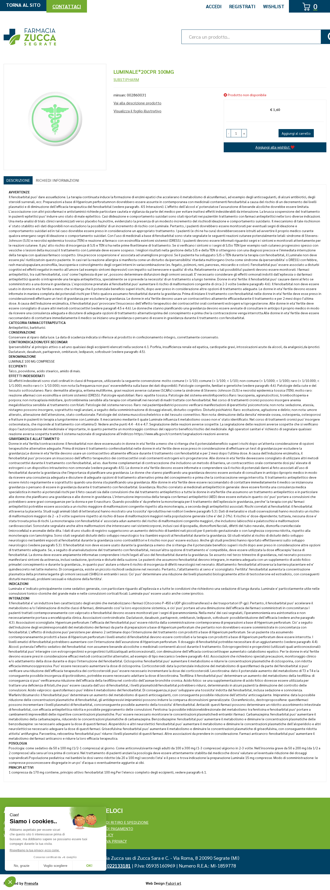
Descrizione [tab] (18, 180)
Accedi (214, 6)
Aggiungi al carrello (296, 133)
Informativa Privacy (106, 841)
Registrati (242, 6)
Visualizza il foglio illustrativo (137, 110)
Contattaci (66, 6)
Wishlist (273, 6)
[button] (228, 133)
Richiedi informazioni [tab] (57, 180)
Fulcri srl (173, 883)
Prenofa (31, 883)
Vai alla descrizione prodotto (137, 102)
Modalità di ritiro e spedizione (117, 822)
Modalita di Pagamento (109, 828)
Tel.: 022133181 (113, 865)
